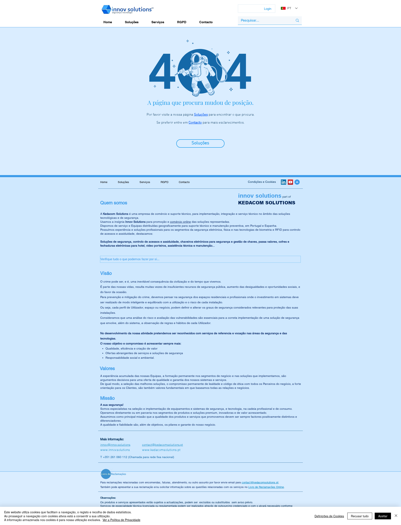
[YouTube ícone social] (290, 182)
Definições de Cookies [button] (329, 516)
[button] (200, 259)
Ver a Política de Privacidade (121, 520)
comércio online (180, 221)
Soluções (201, 115)
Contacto (195, 123)
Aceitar (382, 516)
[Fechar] (395, 516)
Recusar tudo (360, 516)
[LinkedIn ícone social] (283, 182)
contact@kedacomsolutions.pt (260, 482)
